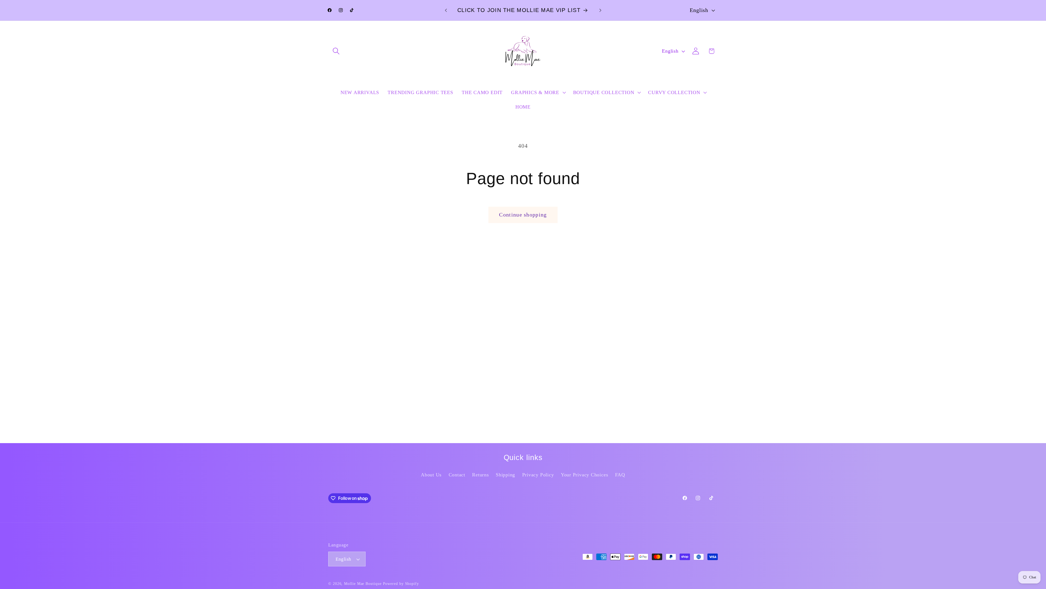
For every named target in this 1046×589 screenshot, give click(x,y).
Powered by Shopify (401, 583)
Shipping (505, 474)
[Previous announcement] (446, 10)
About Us (431, 474)
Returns (480, 474)
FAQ (620, 474)
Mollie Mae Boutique (362, 583)
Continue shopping (523, 215)
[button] (336, 51)
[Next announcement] (600, 10)
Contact (457, 474)
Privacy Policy (538, 474)
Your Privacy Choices (584, 474)
